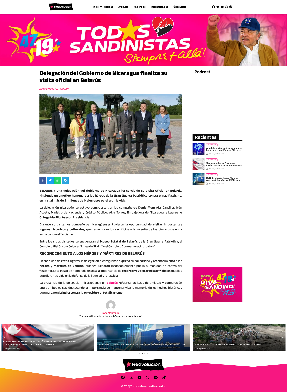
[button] (139, 353)
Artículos (123, 6)
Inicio (96, 6)
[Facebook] (213, 7)
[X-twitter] (131, 377)
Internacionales (159, 6)
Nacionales (140, 6)
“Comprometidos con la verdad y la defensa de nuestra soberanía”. (111, 316)
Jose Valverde (111, 313)
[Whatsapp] (226, 7)
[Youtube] (222, 7)
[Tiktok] (164, 377)
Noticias (108, 6)
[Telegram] (231, 7)
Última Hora (180, 6)
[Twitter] (218, 7)
